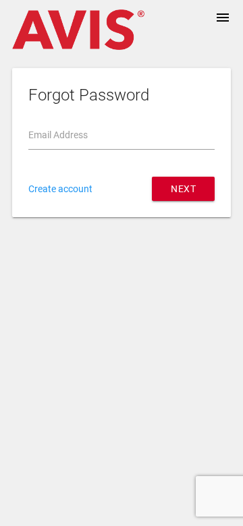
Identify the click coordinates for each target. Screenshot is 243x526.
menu (223, 17)
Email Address (58, 134)
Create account (60, 188)
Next (183, 188)
